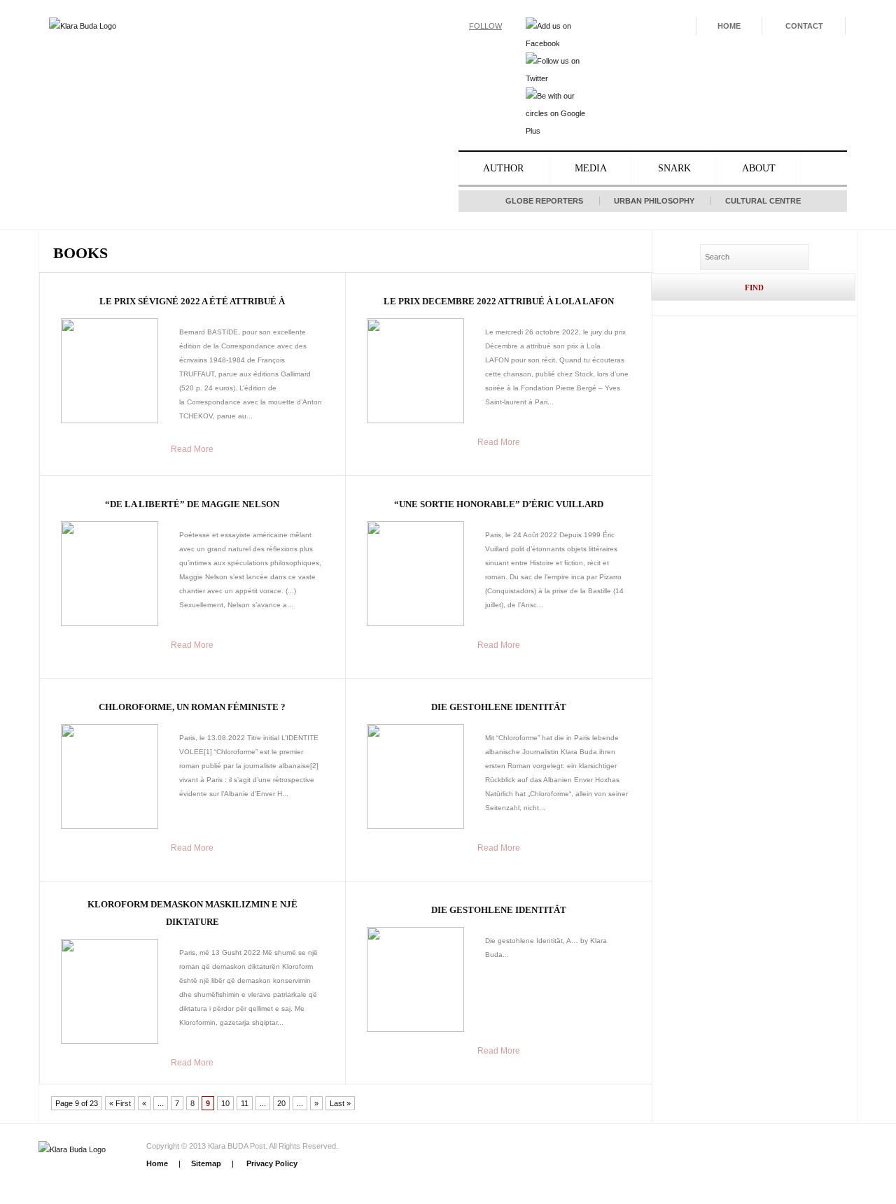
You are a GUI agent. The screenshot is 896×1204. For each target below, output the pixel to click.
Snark (674, 168)
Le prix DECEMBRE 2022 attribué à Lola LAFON (499, 301)
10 (225, 1103)
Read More (192, 449)
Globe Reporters (544, 201)
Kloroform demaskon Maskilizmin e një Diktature (193, 913)
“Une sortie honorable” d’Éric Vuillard (498, 504)
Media (591, 168)
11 (244, 1103)
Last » (340, 1103)
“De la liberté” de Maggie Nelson (192, 504)
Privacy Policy (271, 1163)
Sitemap (206, 1163)
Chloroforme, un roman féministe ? (192, 707)
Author (503, 168)
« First (120, 1103)
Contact (804, 26)
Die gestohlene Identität (498, 707)
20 (281, 1103)
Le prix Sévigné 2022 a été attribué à (192, 301)
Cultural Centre (763, 201)
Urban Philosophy (654, 201)
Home (729, 26)
